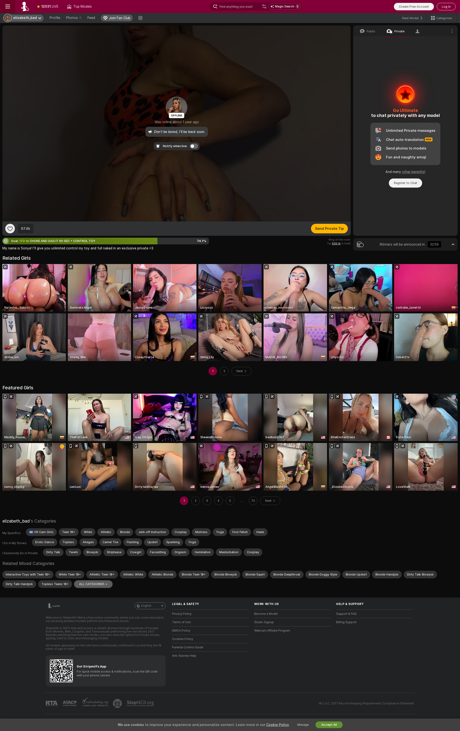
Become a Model (266, 614)
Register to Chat (405, 183)
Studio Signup (264, 622)
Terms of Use (181, 622)
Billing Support (346, 622)
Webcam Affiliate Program (272, 630)
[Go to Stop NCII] (141, 703)
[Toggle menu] (7, 6)
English (146, 605)
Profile (54, 18)
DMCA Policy (181, 630)
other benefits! (413, 172)
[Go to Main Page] (24, 6)
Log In (446, 6)
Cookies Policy (182, 639)
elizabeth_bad (16, 521)
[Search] (264, 6)
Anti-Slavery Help (184, 655)
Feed (91, 18)
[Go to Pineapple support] (118, 703)
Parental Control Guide (187, 647)
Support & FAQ (346, 614)
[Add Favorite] (10, 228)
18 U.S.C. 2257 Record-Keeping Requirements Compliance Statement (366, 703)
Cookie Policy (277, 725)
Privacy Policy (182, 614)
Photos (73, 18)
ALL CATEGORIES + (93, 584)
